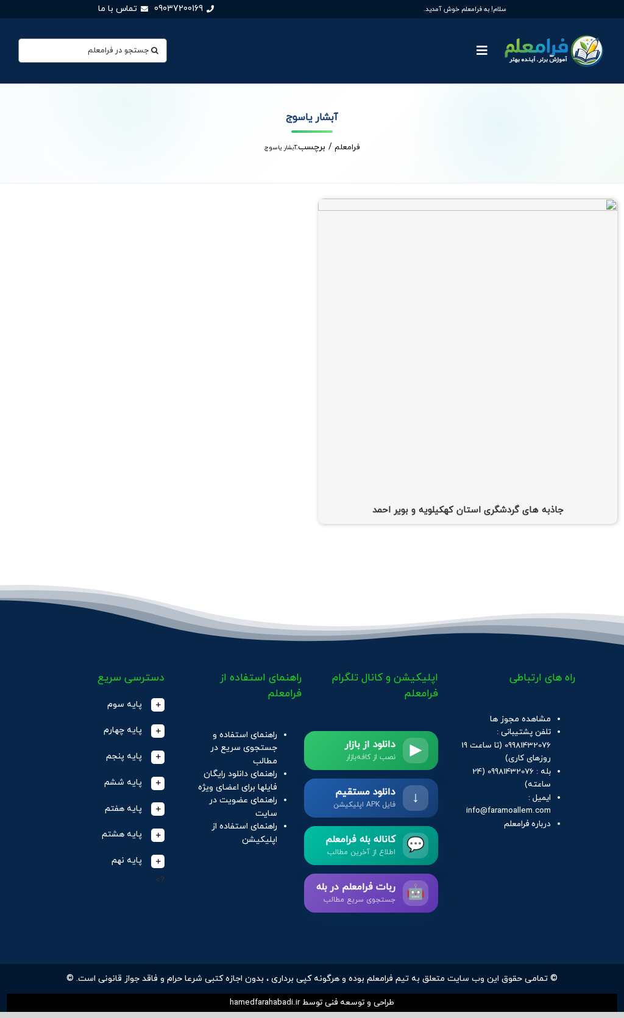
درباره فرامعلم (527, 824)
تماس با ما (117, 9)
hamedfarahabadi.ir (265, 1002)
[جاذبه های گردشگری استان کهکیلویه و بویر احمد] (467, 205)
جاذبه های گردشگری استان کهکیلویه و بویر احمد (468, 510)
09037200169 (178, 9)
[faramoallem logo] (552, 34)
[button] (107, 705)
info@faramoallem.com (508, 810)
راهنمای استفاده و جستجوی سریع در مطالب (243, 748)
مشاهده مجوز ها (520, 719)
